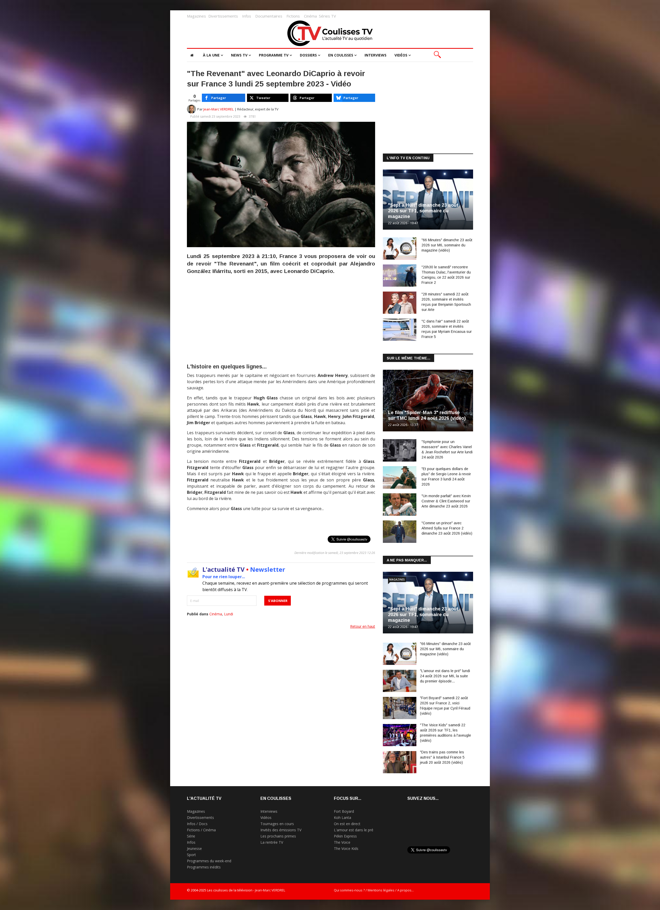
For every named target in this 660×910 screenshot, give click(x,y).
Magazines (196, 16)
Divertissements (223, 16)
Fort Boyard (344, 811)
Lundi (228, 613)
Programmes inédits (204, 867)
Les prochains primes (278, 836)
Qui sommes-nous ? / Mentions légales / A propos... (374, 890)
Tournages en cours (277, 823)
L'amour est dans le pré (353, 829)
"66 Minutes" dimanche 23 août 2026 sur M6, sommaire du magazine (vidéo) (447, 245)
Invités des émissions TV (280, 829)
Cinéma (310, 16)
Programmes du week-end (209, 860)
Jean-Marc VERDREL (218, 109)
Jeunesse (194, 848)
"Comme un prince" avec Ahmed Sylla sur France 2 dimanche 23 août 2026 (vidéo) (447, 528)
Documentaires (268, 16)
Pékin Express (345, 836)
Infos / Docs (197, 823)
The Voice (342, 842)
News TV (239, 55)
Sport (191, 854)
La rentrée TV (271, 842)
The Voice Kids (346, 848)
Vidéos (400, 55)
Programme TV (273, 55)
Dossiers (308, 55)
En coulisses (340, 55)
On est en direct (347, 823)
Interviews (375, 55)
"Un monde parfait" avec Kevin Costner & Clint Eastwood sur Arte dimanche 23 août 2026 (446, 501)
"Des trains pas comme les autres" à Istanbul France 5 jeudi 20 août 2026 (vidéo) (442, 757)
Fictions (293, 16)
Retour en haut (362, 626)
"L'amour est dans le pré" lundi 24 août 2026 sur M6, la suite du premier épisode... (445, 676)
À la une (211, 55)
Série (191, 836)
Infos (246, 16)
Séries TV (327, 16)
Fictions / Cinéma (201, 829)
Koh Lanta (342, 817)
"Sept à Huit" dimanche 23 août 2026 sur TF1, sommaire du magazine (423, 211)
